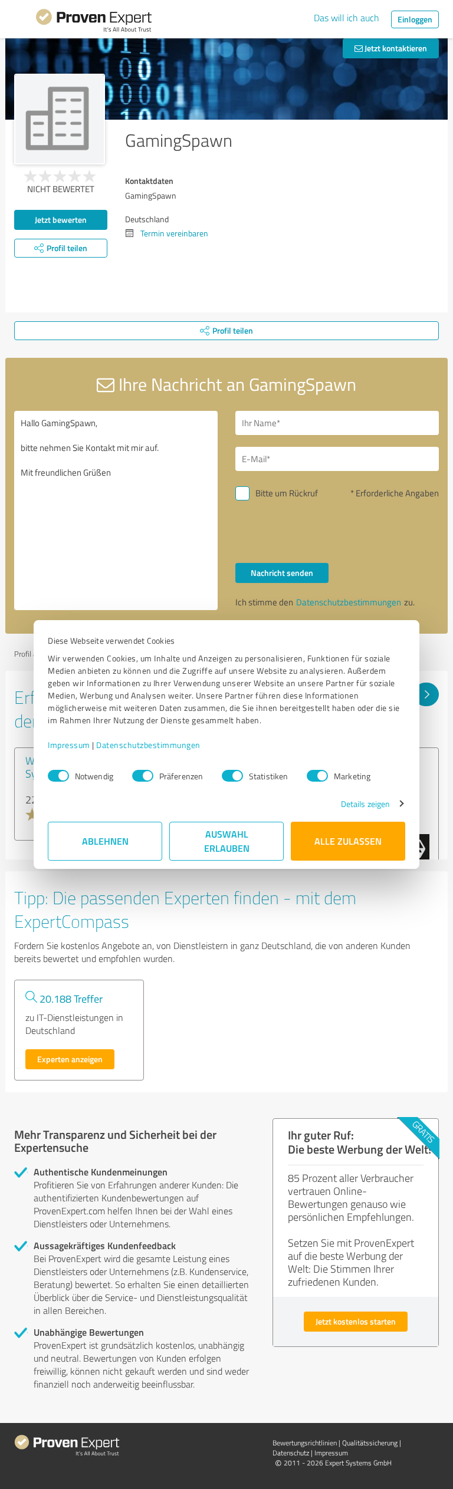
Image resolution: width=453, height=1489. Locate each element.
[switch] (142, 776)
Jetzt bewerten (61, 219)
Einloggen (415, 19)
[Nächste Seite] (426, 694)
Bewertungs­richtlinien (305, 1443)
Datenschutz (291, 1453)
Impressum (69, 744)
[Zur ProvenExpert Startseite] (94, 22)
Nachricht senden (282, 572)
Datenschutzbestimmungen (148, 744)
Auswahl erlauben (227, 841)
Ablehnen (105, 841)
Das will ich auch (346, 17)
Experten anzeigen (70, 1059)
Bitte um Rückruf (286, 493)
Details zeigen (365, 803)
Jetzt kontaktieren (395, 48)
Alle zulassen (348, 841)
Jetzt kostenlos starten (356, 1321)
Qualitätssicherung (370, 1443)
